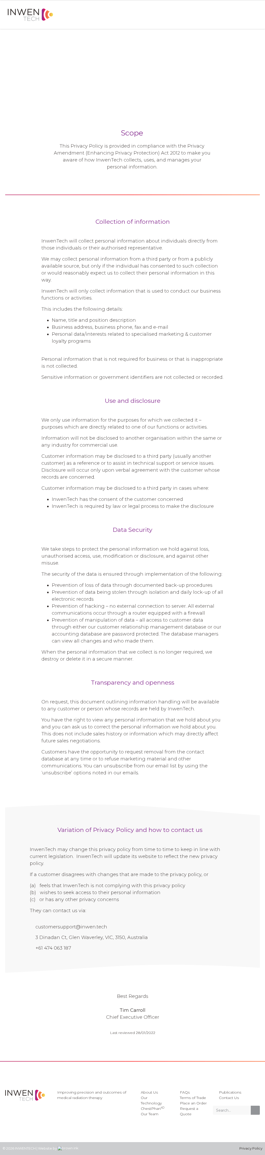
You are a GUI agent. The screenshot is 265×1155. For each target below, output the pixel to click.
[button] (258, 15)
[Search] (255, 1110)
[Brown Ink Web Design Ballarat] (68, 1148)
